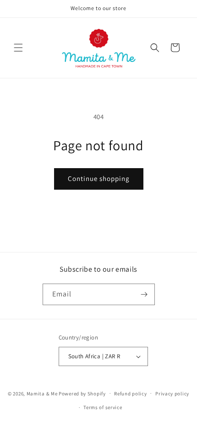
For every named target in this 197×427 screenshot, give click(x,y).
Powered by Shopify (82, 393)
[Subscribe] (144, 294)
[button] (18, 48)
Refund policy (130, 393)
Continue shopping (99, 178)
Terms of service (102, 407)
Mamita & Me (42, 393)
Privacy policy (172, 393)
